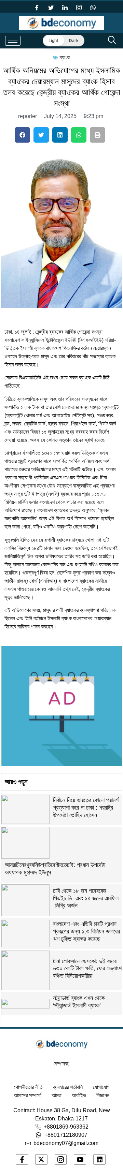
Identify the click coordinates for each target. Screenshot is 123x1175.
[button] (22, 135)
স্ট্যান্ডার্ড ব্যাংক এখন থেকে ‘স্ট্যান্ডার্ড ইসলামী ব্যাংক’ (79, 1002)
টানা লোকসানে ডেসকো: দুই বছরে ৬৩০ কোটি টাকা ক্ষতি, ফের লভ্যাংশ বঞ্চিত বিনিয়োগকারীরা (87, 968)
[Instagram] (79, 7)
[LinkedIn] (65, 7)
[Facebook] (37, 7)
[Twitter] (51, 7)
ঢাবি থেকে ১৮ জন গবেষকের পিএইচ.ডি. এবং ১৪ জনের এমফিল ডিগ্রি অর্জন (86, 898)
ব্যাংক (65, 57)
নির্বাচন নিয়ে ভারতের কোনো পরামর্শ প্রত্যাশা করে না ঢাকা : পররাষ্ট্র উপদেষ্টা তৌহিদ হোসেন (86, 807)
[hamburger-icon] (12, 41)
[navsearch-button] (112, 40)
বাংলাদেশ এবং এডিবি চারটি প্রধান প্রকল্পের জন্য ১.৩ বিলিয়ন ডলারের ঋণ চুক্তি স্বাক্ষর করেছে (86, 931)
